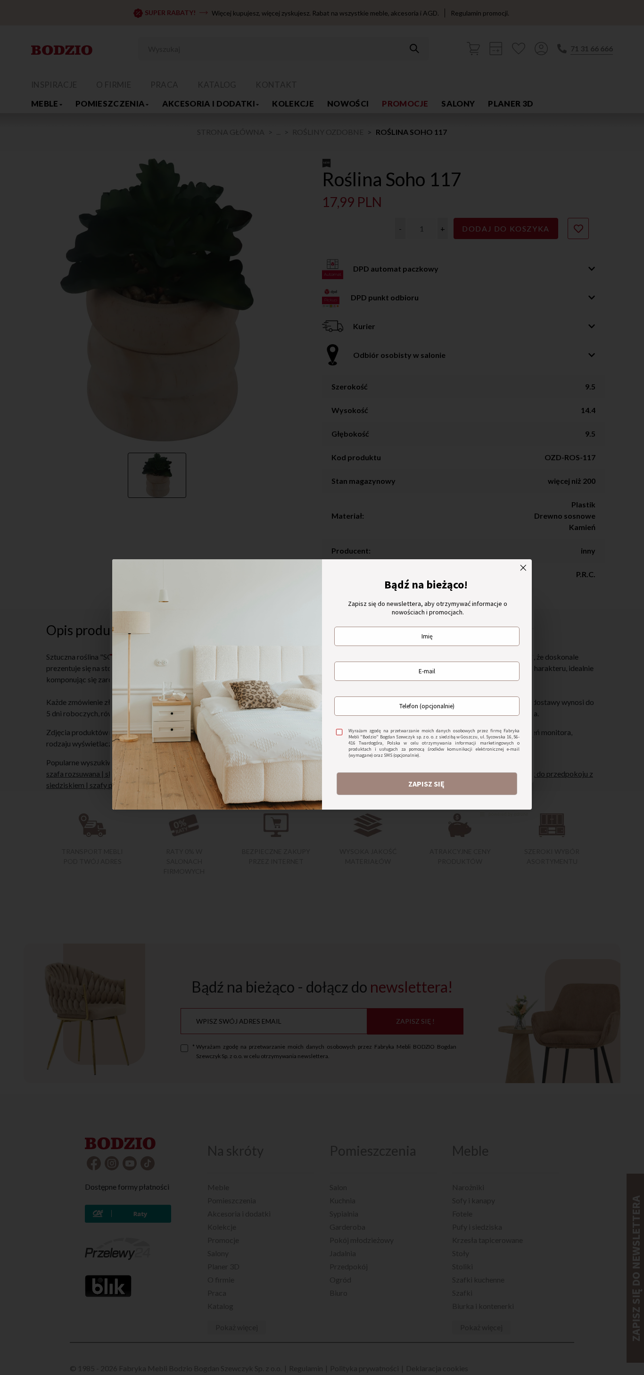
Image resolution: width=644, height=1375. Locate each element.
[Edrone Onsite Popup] (322, 687)
